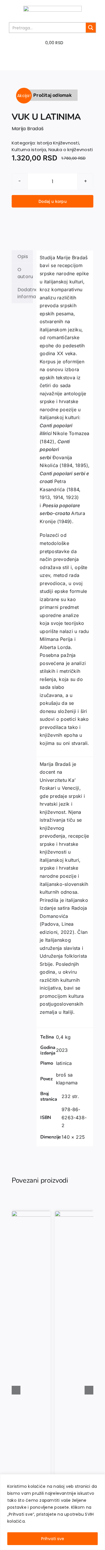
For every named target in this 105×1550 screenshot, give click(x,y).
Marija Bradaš (27, 128)
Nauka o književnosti (70, 149)
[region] (52, 1512)
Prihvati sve (52, 1539)
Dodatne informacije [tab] (25, 293)
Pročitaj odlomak (52, 95)
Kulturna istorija (29, 149)
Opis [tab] (23, 256)
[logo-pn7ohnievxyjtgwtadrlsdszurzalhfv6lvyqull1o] (52, 8)
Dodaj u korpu (52, 201)
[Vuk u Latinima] (52, 85)
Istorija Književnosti (58, 143)
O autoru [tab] (25, 273)
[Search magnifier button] (91, 28)
